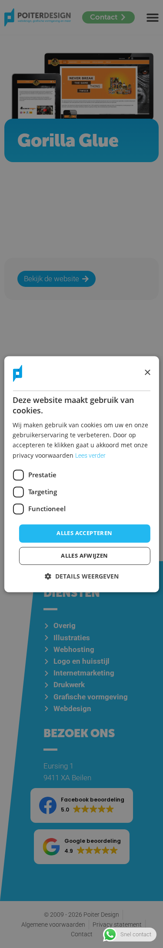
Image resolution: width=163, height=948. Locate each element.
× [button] (147, 372)
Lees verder (90, 455)
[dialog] (81, 474)
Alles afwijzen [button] (84, 555)
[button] (82, 576)
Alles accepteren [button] (84, 533)
